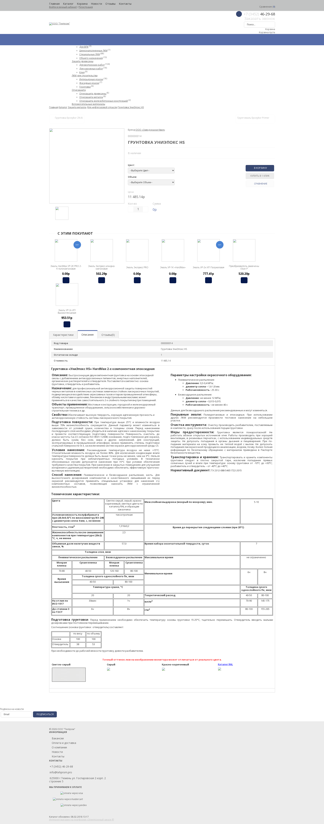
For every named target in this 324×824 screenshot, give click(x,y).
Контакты (125, 3)
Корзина (82, 3)
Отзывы (110, 3)
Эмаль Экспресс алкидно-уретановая (101, 267)
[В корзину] (66, 280)
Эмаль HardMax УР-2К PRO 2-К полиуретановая (66, 267)
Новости (96, 3)
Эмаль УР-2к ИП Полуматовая (208, 267)
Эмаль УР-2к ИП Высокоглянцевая (67, 311)
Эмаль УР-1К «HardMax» (173, 267)
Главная (54, 3)
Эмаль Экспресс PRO (137, 267)
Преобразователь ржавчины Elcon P (244, 267)
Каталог (68, 3)
